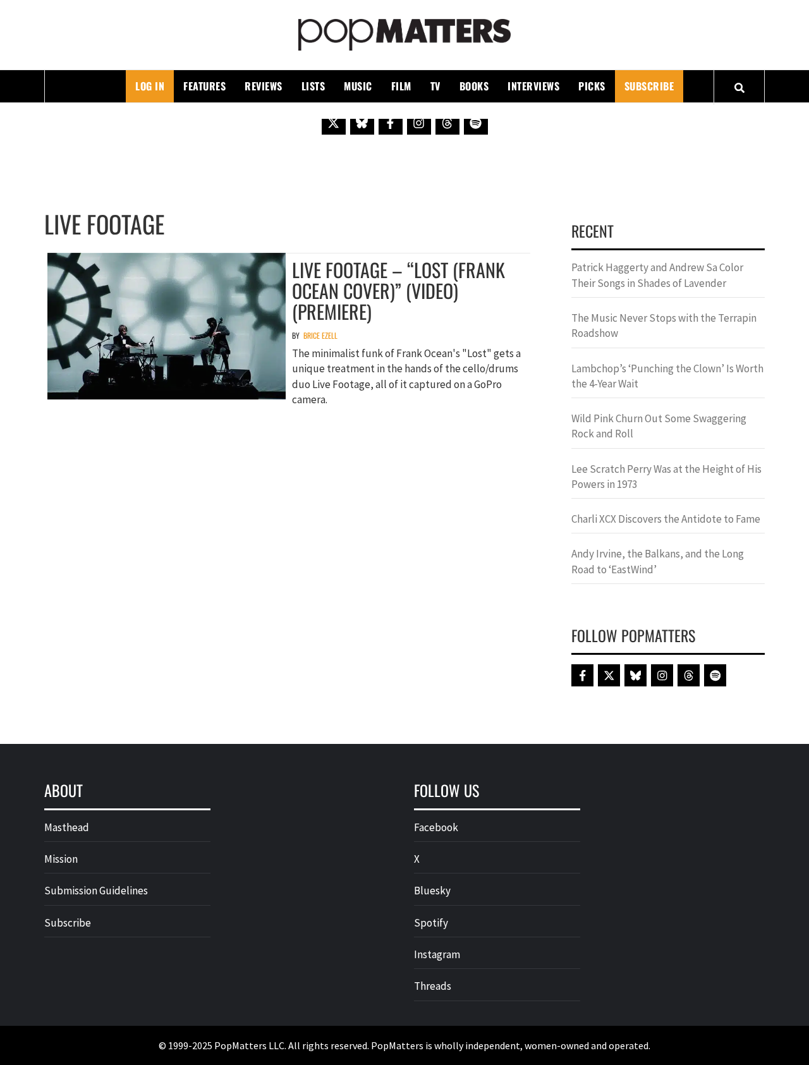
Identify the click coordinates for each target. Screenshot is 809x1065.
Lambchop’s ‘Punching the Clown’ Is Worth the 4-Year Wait (667, 376)
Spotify (431, 923)
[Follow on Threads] (447, 123)
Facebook (436, 827)
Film (401, 86)
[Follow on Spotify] (476, 123)
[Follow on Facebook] (391, 123)
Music (358, 86)
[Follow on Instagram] (419, 123)
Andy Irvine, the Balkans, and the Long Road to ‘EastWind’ (657, 561)
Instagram (437, 954)
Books (474, 86)
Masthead (66, 827)
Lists (313, 86)
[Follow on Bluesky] (362, 123)
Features (204, 86)
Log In (149, 86)
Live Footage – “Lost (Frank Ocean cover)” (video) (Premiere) (398, 290)
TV (435, 86)
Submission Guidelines (96, 891)
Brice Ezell (320, 335)
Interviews (533, 86)
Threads (432, 986)
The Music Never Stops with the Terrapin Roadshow (664, 325)
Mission (61, 859)
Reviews (264, 86)
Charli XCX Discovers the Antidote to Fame (665, 519)
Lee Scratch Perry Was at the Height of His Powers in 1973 (666, 476)
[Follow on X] (334, 123)
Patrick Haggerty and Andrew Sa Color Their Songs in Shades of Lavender (657, 274)
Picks (591, 86)
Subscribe (649, 86)
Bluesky (432, 891)
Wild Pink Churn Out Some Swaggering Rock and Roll (658, 426)
